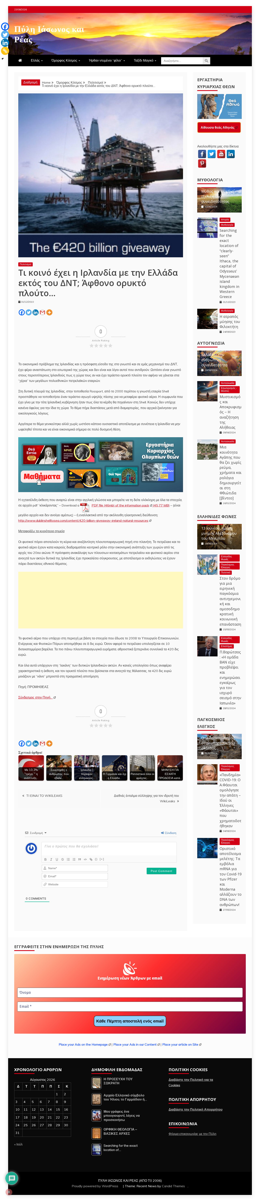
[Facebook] (22, 312)
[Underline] (57, 859)
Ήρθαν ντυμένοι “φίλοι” (105, 60)
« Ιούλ (18, 1144)
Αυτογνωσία (211, 343)
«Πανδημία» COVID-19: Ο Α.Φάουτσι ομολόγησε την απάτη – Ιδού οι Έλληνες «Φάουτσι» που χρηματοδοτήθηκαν (230, 800)
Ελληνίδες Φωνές (216, 516)
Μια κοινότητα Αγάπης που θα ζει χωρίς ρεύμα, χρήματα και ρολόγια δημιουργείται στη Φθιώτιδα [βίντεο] (231, 472)
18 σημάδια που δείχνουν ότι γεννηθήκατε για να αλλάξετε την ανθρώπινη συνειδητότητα (218, 352)
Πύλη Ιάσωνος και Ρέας (49, 33)
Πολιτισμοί (25, 264)
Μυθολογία (210, 180)
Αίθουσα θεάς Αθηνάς (217, 127)
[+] (102, 859)
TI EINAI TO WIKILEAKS (44, 796)
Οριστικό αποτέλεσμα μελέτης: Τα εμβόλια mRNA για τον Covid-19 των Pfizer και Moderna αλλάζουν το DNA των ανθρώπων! (231, 876)
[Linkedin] (35, 312)
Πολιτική (225, 572)
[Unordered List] (74, 859)
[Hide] (2, 58)
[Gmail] (42, 312)
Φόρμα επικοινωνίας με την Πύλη (192, 1134)
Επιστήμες (226, 646)
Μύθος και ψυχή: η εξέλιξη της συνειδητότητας (217, 196)
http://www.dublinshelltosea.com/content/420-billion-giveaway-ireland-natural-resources (83, 520)
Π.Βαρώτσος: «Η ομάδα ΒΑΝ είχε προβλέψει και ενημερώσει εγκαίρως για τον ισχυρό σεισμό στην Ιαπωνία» (230, 677)
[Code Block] (85, 859)
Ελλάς (35, 60)
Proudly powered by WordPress (95, 1186)
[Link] (91, 859)
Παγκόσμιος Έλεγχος (227, 566)
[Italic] (51, 859)
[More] (49, 312)
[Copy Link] (5, 51)
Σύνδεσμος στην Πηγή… (35, 697)
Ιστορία (225, 219)
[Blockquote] (79, 859)
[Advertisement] (100, 600)
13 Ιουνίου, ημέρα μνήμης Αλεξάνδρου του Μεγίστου (219, 533)
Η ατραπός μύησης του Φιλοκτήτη (230, 321)
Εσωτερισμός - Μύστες (229, 389)
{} (96, 859)
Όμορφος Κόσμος (64, 60)
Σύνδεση (170, 833)
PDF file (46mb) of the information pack (120, 505)
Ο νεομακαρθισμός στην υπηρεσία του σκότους (218, 742)
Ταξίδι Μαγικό (143, 60)
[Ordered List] (68, 859)
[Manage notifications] (9, 1192)
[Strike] (62, 859)
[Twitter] (29, 312)
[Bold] (45, 859)
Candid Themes (173, 1186)
